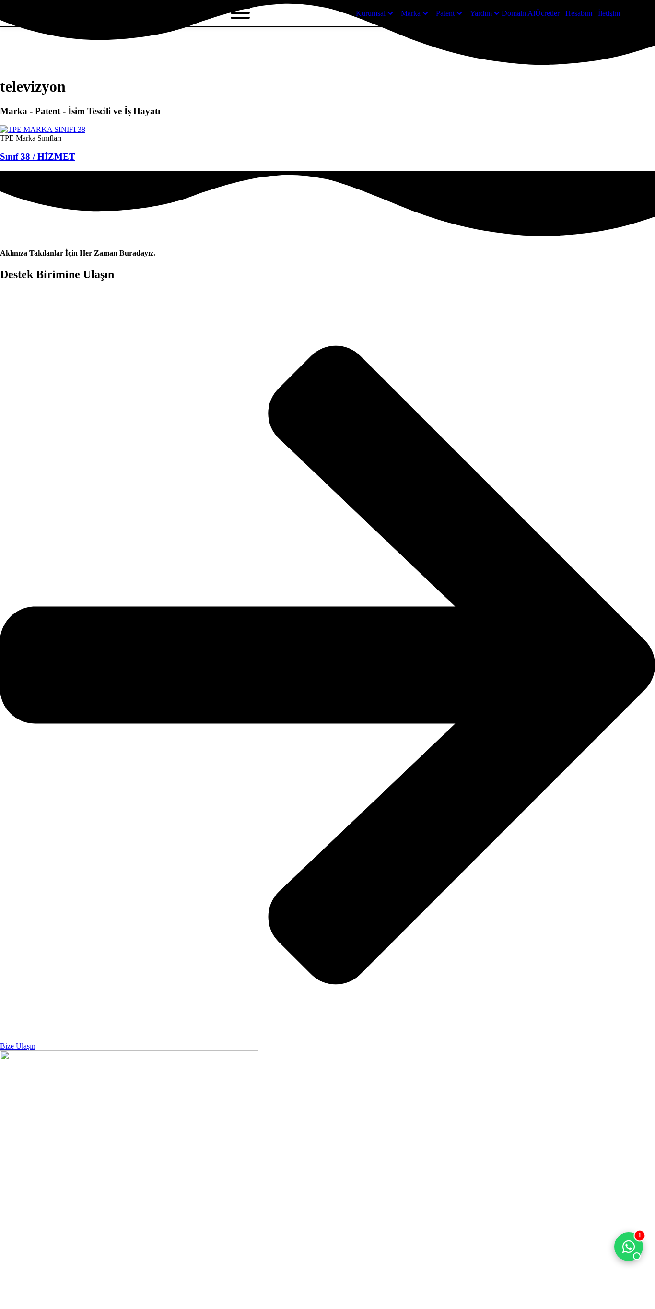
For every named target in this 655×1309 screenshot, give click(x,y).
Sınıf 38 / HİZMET (37, 157)
